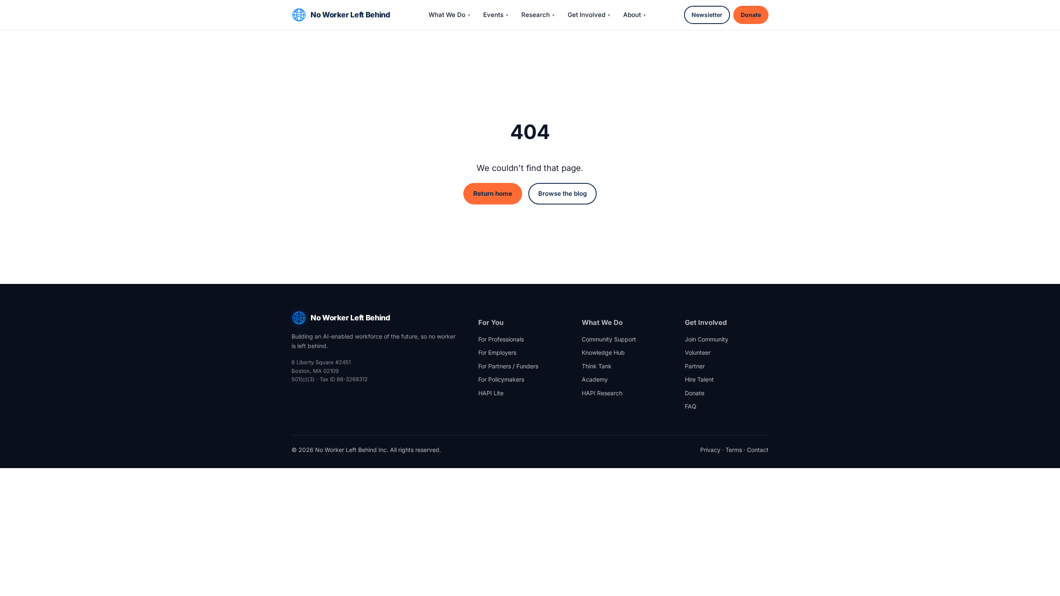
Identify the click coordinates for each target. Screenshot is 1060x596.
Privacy (710, 449)
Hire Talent (699, 379)
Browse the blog (562, 193)
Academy (595, 379)
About (632, 15)
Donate (751, 14)
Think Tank (597, 366)
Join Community (706, 339)
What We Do (447, 15)
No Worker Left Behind (350, 14)
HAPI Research (602, 393)
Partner (695, 366)
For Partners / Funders (508, 366)
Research (535, 15)
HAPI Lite (491, 393)
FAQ (690, 406)
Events (493, 15)
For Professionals (501, 339)
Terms (733, 449)
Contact (757, 449)
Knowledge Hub (603, 352)
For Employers (497, 352)
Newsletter (707, 14)
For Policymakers (501, 379)
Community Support (609, 339)
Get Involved (586, 15)
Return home (492, 193)
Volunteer (698, 352)
